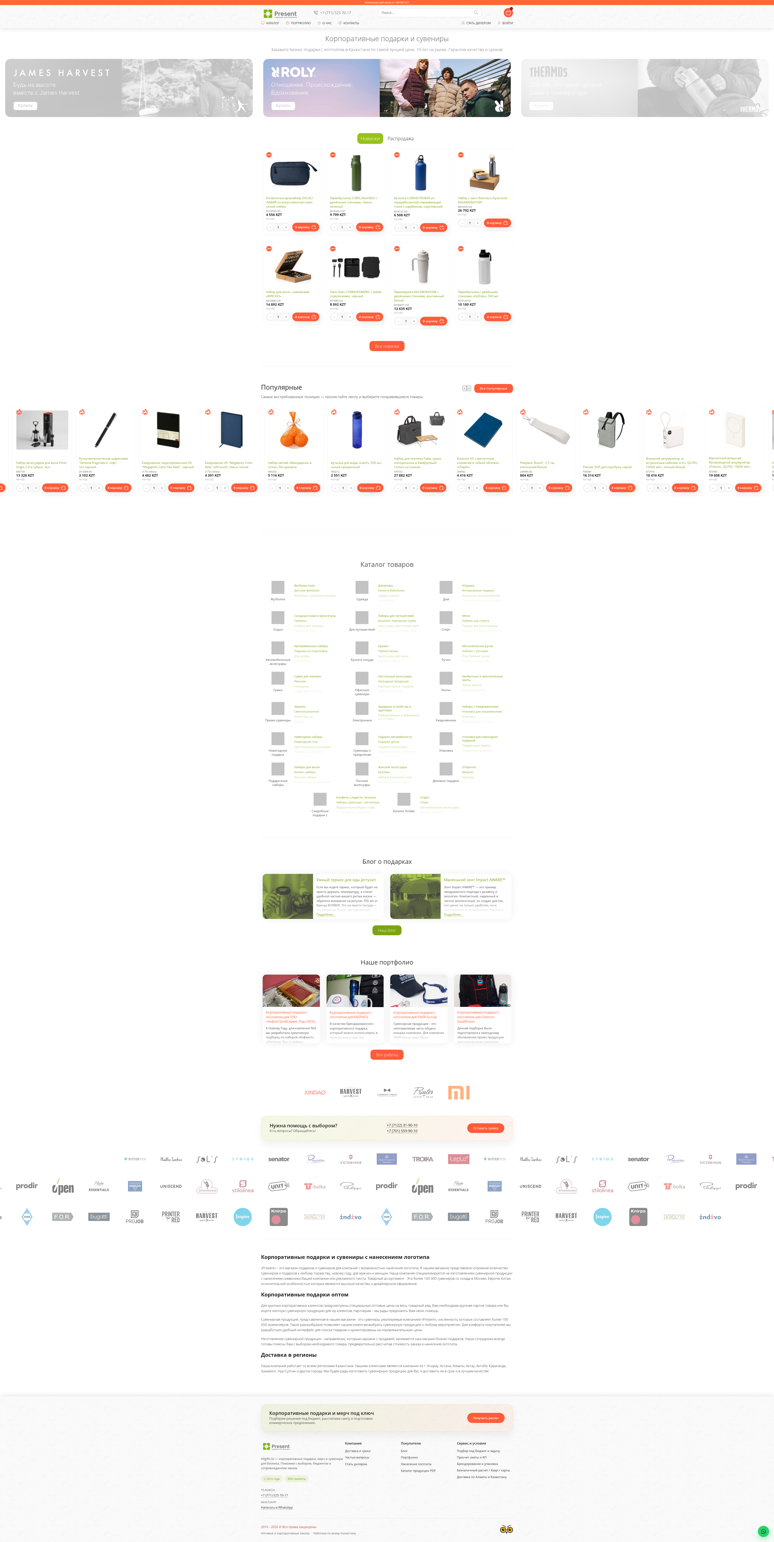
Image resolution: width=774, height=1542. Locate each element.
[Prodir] (279, 1186)
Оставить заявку (485, 1128)
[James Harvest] (351, 1217)
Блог (404, 1451)
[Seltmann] (135, 1159)
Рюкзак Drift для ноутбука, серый (481, 467)
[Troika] (171, 1159)
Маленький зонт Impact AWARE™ (474, 879)
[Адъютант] (459, 1186)
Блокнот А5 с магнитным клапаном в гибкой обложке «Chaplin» (352, 462)
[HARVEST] (351, 1093)
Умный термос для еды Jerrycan (346, 879)
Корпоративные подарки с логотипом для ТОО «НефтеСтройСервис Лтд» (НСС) (290, 1017)
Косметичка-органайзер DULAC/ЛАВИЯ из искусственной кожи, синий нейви (289, 202)
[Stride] (350, 1159)
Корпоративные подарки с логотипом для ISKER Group (415, 1014)
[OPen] (315, 1186)
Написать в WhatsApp (277, 1507)
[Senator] (27, 1159)
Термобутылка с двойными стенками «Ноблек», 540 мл (478, 294)
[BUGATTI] (243, 1217)
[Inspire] (27, 1217)
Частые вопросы (357, 1457)
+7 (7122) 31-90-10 (402, 1125)
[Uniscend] (423, 1186)
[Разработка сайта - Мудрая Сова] (506, 1535)
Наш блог (387, 930)
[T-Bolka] (207, 1186)
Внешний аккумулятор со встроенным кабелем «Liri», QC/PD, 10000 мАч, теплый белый (546, 462)
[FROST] (387, 1093)
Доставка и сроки (358, 1451)
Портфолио (409, 1457)
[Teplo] (206, 1159)
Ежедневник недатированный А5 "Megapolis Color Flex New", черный (42, 465)
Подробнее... (325, 914)
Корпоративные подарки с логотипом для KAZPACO (351, 1014)
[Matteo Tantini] (278, 1159)
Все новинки (387, 346)
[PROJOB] (279, 1217)
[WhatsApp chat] (763, 1531)
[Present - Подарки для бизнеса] (281, 12)
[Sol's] (314, 1159)
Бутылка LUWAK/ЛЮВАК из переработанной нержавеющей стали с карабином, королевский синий (418, 204)
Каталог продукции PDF (418, 1471)
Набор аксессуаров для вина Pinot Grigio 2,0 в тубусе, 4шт (671, 465)
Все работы (387, 1055)
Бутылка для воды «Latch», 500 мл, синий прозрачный (230, 465)
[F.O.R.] (207, 1217)
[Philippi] (243, 1186)
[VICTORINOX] (99, 1159)
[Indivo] (135, 1217)
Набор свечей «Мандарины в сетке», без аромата (163, 465)
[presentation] (465, 388)
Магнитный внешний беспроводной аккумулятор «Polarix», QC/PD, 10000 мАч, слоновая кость (604, 464)
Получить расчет (486, 1418)
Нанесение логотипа (416, 1464)
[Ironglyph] (99, 1217)
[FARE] (171, 1217)
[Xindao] (315, 1093)
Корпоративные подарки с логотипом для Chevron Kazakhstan (478, 1017)
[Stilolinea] (495, 1186)
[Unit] (171, 1186)
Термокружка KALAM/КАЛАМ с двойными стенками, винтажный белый (419, 296)
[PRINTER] (423, 1093)
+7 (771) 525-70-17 (335, 12)
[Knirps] (63, 1217)
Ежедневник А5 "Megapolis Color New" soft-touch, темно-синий (103, 465)
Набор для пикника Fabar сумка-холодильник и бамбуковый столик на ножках (292, 462)
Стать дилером (356, 1464)
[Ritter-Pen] (242, 1159)
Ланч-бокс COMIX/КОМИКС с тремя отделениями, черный (356, 294)
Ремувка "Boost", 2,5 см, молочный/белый (411, 465)
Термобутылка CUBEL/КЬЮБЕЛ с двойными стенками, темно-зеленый (353, 202)
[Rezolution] (63, 1159)
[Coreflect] (387, 1186)
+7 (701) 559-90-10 (402, 1131)
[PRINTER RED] (315, 1217)
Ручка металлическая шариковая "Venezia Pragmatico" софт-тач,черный (733, 462)
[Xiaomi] (459, 1093)
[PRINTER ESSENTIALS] (351, 1186)
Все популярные (493, 388)
